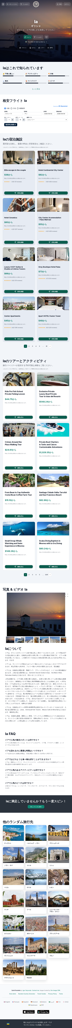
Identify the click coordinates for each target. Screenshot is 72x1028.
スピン (29, 37)
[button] (66, 595)
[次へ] (50, 346)
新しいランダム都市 (36, 806)
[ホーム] (36, 4)
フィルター (39, 37)
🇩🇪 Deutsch (34, 1002)
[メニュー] (3, 4)
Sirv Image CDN (55, 990)
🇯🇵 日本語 (65, 1002)
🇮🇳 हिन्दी (42, 1005)
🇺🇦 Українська (32, 1005)
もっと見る (36, 89)
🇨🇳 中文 (58, 1002)
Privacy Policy (52, 994)
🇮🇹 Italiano (43, 1002)
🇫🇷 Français (15, 1002)
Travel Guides (41, 994)
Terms (61, 994)
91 (46, 346)
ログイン (67, 4)
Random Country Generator (26, 994)
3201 (46, 574)
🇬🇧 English (7, 1002)
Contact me (35, 990)
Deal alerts (12, 994)
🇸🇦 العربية (51, 1002)
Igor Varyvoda (27, 990)
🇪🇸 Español (25, 1002)
